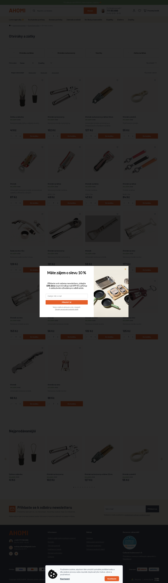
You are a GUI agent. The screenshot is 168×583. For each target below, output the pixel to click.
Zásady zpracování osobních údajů (66, 309)
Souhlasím (111, 579)
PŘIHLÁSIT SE (66, 302)
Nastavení (65, 579)
